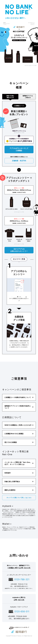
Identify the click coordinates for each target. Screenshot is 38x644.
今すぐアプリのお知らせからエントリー (19, 250)
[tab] (17, 296)
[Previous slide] (12, 297)
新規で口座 (10, 96)
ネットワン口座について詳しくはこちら (19, 497)
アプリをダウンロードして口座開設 (19, 149)
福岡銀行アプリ (28, 96)
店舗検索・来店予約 (19, 161)
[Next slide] (26, 297)
